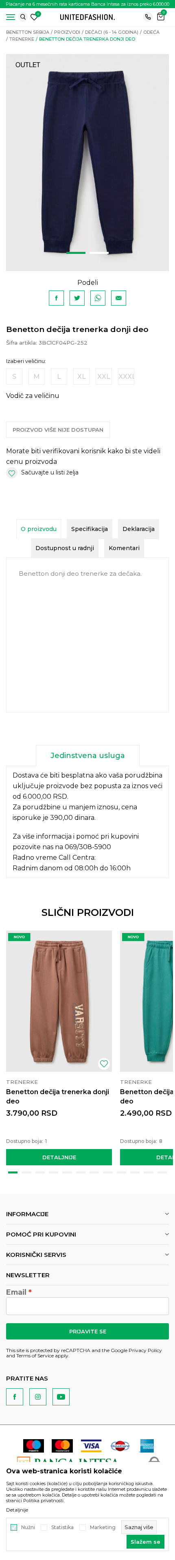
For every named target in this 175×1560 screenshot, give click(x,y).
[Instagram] (38, 1397)
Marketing (103, 1527)
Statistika (62, 1527)
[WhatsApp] (98, 298)
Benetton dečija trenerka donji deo (57, 1096)
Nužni (28, 1527)
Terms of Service (35, 1355)
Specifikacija (89, 529)
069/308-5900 (88, 847)
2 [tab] (99, 253)
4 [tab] (53, 1172)
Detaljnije (59, 1157)
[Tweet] (77, 298)
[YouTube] (61, 1397)
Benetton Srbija (27, 32)
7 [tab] (94, 1172)
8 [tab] (107, 1172)
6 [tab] (80, 1172)
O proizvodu (39, 529)
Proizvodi (67, 32)
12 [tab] (162, 1172)
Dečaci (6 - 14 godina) (111, 32)
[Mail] (119, 298)
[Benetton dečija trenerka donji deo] (59, 1001)
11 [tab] (148, 1172)
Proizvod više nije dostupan (58, 429)
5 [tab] (67, 1172)
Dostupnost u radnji (64, 548)
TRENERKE (21, 39)
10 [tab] (135, 1172)
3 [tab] (40, 1172)
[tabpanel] (87, 163)
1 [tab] (75, 253)
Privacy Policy (145, 1350)
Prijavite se (87, 1331)
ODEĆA (151, 32)
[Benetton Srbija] (87, 16)
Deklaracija (138, 529)
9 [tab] (121, 1172)
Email (16, 1292)
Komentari (124, 548)
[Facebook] (56, 298)
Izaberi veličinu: (26, 361)
